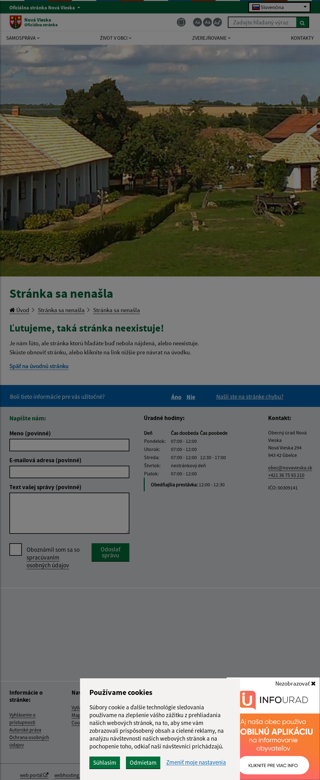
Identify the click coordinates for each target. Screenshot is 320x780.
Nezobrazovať (293, 683)
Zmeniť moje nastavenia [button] (196, 762)
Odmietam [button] (143, 762)
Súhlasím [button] (104, 762)
